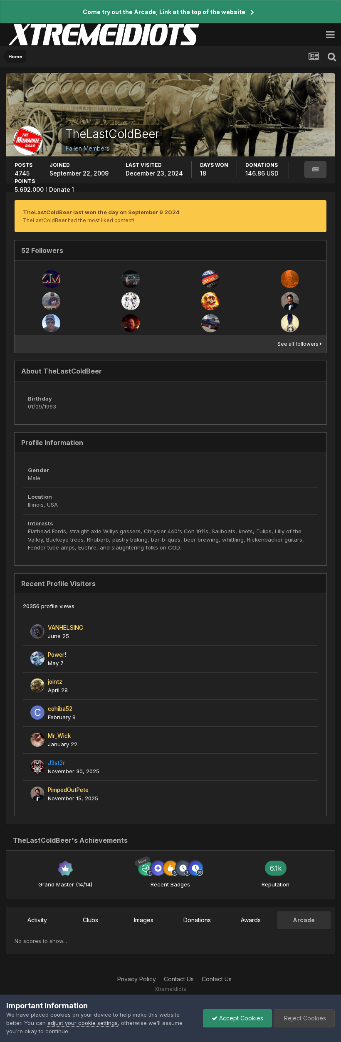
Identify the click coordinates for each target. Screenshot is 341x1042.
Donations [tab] (197, 919)
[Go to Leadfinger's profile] (51, 301)
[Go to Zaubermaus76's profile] (51, 279)
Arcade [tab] (304, 919)
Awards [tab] (251, 919)
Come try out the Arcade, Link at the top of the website (164, 11)
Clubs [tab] (90, 919)
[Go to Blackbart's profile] (130, 279)
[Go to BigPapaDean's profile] (130, 323)
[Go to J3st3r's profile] (37, 767)
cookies (60, 1014)
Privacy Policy (136, 979)
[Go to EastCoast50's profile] (51, 323)
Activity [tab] (37, 919)
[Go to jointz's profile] (37, 685)
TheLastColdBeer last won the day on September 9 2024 (101, 212)
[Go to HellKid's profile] (210, 279)
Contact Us (179, 979)
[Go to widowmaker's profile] (290, 323)
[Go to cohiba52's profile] (37, 712)
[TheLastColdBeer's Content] (315, 169)
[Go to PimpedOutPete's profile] (290, 301)
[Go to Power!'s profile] (37, 658)
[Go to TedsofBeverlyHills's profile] (130, 301)
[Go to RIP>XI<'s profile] (210, 301)
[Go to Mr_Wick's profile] (37, 740)
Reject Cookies (304, 1018)
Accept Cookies (240, 1018)
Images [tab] (143, 919)
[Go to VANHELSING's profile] (37, 631)
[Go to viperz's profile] (210, 323)
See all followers (298, 344)
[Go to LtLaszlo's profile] (290, 279)
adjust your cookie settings (82, 1023)
